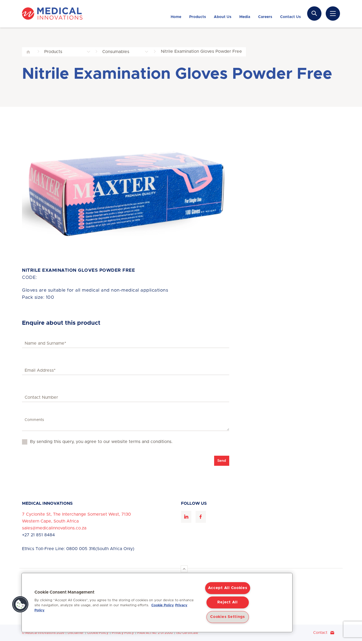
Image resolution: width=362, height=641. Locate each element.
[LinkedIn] (186, 517)
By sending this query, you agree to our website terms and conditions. (101, 442)
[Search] (314, 13)
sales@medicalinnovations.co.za (54, 528)
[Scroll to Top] (184, 569)
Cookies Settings (227, 617)
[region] (157, 603)
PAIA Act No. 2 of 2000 (155, 632)
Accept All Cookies (227, 588)
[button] (20, 604)
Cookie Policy (97, 632)
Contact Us (276, 584)
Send (221, 461)
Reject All (227, 602)
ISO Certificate (187, 632)
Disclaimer (76, 632)
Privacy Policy (123, 632)
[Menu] (333, 13)
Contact (320, 633)
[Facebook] (201, 517)
